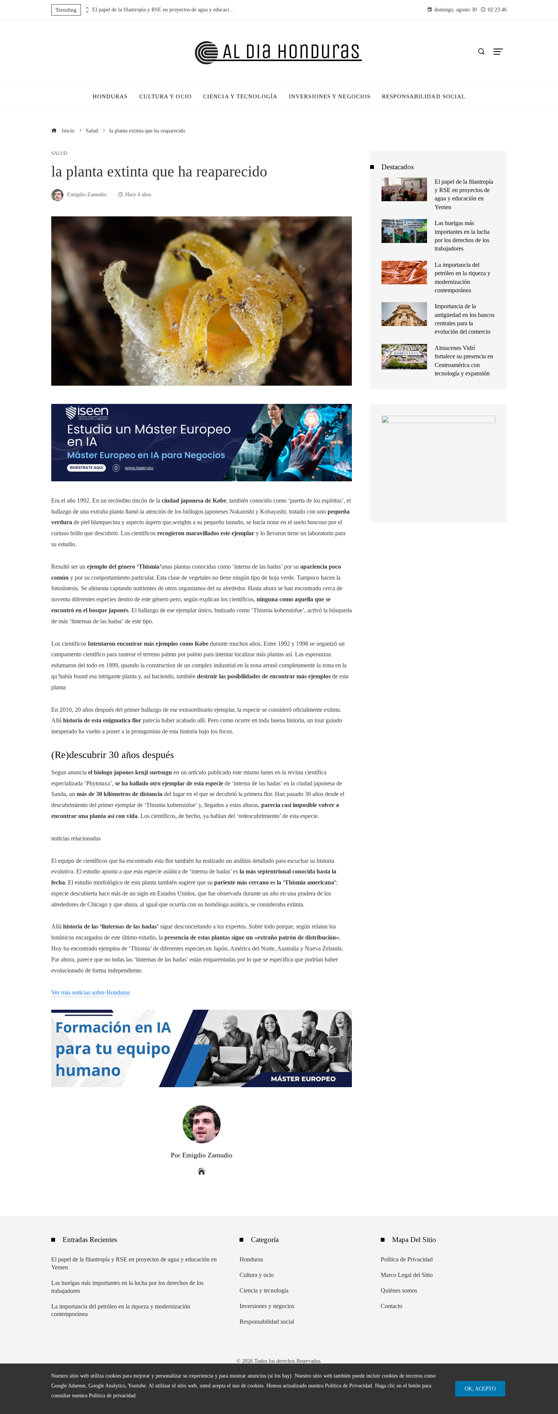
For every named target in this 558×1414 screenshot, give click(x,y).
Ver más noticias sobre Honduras (90, 992)
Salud (59, 153)
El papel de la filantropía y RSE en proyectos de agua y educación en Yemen (164, 10)
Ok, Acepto (480, 1389)
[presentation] (86, 8)
